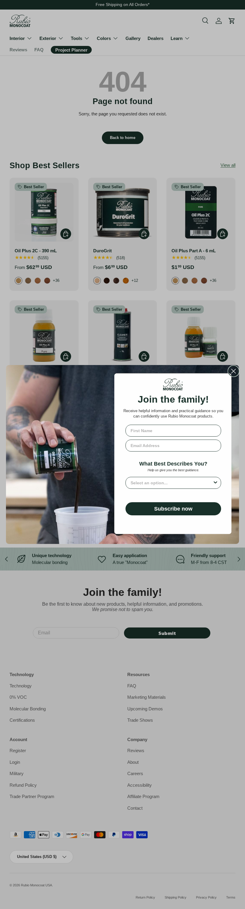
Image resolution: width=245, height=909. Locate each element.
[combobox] (171, 482)
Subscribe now (173, 509)
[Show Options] (215, 482)
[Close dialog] (233, 371)
